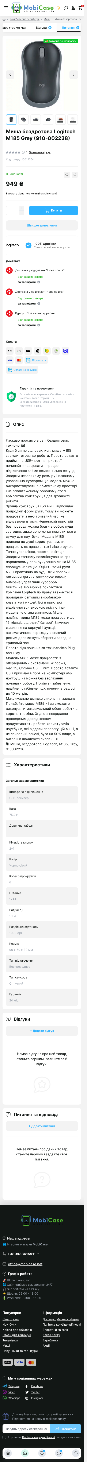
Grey (73, 744)
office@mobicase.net (25, 1264)
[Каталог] (8, 1453)
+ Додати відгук (42, 1030)
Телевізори (10, 1340)
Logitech (50, 744)
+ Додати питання (42, 1126)
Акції (46, 1345)
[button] (73, 74)
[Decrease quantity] (21, 213)
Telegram (13, 1386)
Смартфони (11, 1319)
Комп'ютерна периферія (24, 19)
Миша (15, 744)
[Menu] (6, 7)
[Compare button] (75, 175)
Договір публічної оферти (61, 1319)
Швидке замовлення (42, 225)
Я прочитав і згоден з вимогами (44, 1437)
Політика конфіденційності (62, 1324)
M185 (63, 744)
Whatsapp (14, 1398)
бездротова (31, 744)
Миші (47, 19)
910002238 (15, 749)
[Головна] (25, 1453)
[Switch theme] (59, 8)
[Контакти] (76, 1453)
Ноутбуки (9, 1324)
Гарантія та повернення (37, 388)
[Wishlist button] (67, 175)
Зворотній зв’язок (55, 1329)
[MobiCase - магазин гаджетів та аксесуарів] (42, 1220)
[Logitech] (12, 245)
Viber (11, 1392)
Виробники (50, 1340)
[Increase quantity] (21, 208)
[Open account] (73, 8)
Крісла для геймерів (17, 1329)
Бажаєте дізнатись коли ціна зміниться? (31, 193)
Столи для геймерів (17, 1335)
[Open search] (66, 8)
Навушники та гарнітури (20, 1351)
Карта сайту (51, 1335)
